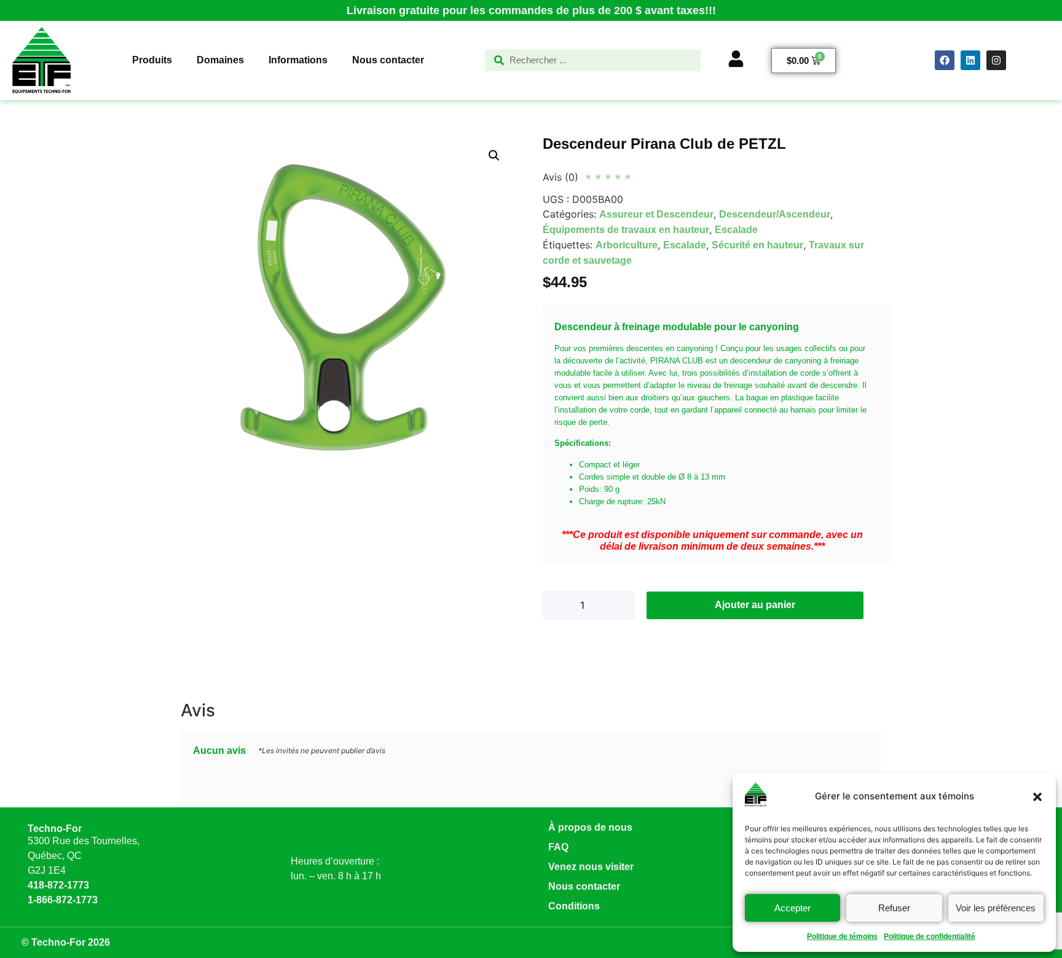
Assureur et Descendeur (656, 214)
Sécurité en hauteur (757, 245)
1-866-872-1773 (63, 900)
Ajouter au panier (755, 605)
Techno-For (55, 828)
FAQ (558, 847)
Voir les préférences (996, 908)
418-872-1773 (58, 885)
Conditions (574, 906)
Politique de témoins (842, 936)
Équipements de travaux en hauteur (626, 229)
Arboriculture (627, 245)
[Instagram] (996, 60)
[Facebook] (944, 60)
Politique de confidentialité (929, 936)
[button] (1037, 797)
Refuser (894, 908)
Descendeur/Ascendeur (774, 214)
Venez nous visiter (591, 866)
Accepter (792, 908)
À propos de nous (590, 827)
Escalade (736, 229)
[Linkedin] (970, 60)
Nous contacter (584, 886)
